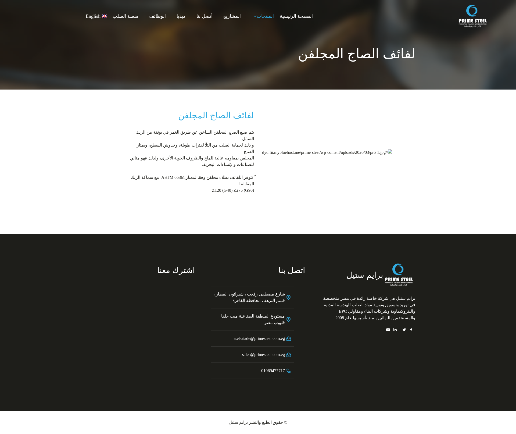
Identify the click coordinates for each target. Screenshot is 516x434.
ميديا (181, 16)
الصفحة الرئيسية (296, 16)
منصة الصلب (125, 16)
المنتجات (265, 16)
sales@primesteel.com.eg (263, 354)
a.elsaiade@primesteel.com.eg (259, 338)
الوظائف (157, 16)
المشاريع (232, 16)
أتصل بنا (204, 16)
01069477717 (273, 370)
